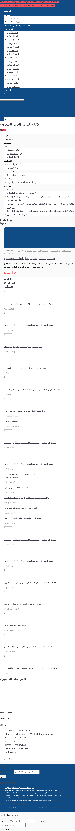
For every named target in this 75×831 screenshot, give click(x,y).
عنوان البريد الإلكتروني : (7, 772)
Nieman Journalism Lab (15, 745)
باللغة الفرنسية (13, 86)
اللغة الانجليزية (13, 40)
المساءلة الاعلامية (8, 189)
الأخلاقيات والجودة (8, 139)
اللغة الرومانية (13, 68)
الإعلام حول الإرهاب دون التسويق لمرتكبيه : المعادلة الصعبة (26, 497)
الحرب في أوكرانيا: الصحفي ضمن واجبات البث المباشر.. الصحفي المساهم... (33, 389)
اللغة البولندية (13, 61)
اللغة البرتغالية (13, 65)
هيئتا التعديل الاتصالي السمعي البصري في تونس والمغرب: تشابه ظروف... (32, 582)
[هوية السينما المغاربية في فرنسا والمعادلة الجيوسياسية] (14, 245)
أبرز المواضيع (55, 251)
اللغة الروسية (12, 72)
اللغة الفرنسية (13, 43)
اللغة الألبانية (12, 32)
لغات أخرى (8, 29)
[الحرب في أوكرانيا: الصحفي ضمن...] (8, 384)
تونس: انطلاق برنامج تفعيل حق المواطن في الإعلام (23, 346)
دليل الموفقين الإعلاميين (17, 214)
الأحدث (8, 278)
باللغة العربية (12, 83)
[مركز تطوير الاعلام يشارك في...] (8, 405)
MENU (3, 130)
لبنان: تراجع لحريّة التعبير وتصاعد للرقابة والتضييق (22, 604)
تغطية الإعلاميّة (8, 186)
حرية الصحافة (13, 168)
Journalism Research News (16, 737)
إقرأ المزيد (10, 272)
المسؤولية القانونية (15, 22)
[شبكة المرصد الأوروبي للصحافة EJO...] (8, 298)
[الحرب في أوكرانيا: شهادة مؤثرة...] (8, 362)
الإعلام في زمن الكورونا (17, 175)
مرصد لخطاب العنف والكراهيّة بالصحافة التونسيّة (22, 518)
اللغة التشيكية (13, 36)
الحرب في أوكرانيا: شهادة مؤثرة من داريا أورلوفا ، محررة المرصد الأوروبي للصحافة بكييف (31, 790)
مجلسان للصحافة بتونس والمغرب (17, 487)
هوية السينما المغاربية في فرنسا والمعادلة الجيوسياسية (29, 258)
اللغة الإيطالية (13, 54)
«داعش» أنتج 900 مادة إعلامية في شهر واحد (21, 508)
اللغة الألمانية (12, 50)
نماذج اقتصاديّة (13, 150)
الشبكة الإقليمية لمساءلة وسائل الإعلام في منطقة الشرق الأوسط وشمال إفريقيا (41, 211)
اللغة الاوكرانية (13, 79)
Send (2, 829)
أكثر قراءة (10, 282)
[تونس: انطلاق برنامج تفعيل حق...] (8, 341)
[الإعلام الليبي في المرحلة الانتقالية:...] (8, 662)
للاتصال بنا (8, 94)
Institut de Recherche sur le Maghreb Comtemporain (28, 734)
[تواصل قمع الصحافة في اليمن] (8, 619)
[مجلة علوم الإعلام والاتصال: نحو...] (8, 641)
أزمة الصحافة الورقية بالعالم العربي (22, 182)
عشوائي (9, 286)
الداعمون (7, 90)
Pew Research (10, 752)
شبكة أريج (8, 759)
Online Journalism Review (16, 748)
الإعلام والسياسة (8, 161)
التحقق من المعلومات (16, 178)
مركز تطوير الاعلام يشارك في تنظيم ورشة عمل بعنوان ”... (26, 411)
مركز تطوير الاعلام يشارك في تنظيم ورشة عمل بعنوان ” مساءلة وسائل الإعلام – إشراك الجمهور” (33, 795)
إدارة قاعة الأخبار (14, 153)
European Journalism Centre (17, 730)
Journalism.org (10, 741)
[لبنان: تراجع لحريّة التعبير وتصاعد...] (8, 598)
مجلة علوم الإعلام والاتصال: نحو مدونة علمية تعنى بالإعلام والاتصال (29, 646)
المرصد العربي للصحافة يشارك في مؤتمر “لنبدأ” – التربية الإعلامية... (29, 325)
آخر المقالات (66, 251)
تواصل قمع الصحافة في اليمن (15, 625)
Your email (5, 821)
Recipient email (42, 821)
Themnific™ (12, 808)
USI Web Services (45, 808)
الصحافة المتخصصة (9, 171)
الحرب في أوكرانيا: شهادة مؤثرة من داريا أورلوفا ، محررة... (26, 368)
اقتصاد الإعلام (7, 146)
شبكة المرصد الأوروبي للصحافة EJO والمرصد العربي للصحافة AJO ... (30, 303)
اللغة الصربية (12, 76)
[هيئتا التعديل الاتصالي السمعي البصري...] (8, 577)
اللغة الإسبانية (13, 47)
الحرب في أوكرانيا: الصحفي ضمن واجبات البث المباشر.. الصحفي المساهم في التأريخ (29, 793)
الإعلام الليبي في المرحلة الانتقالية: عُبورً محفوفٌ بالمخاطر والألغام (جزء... (31, 668)
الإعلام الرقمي (7, 143)
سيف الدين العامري (11, 253)
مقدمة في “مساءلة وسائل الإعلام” (21, 193)
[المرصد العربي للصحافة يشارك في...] (8, 319)
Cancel (7, 829)
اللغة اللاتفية (12, 58)
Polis (6, 755)
